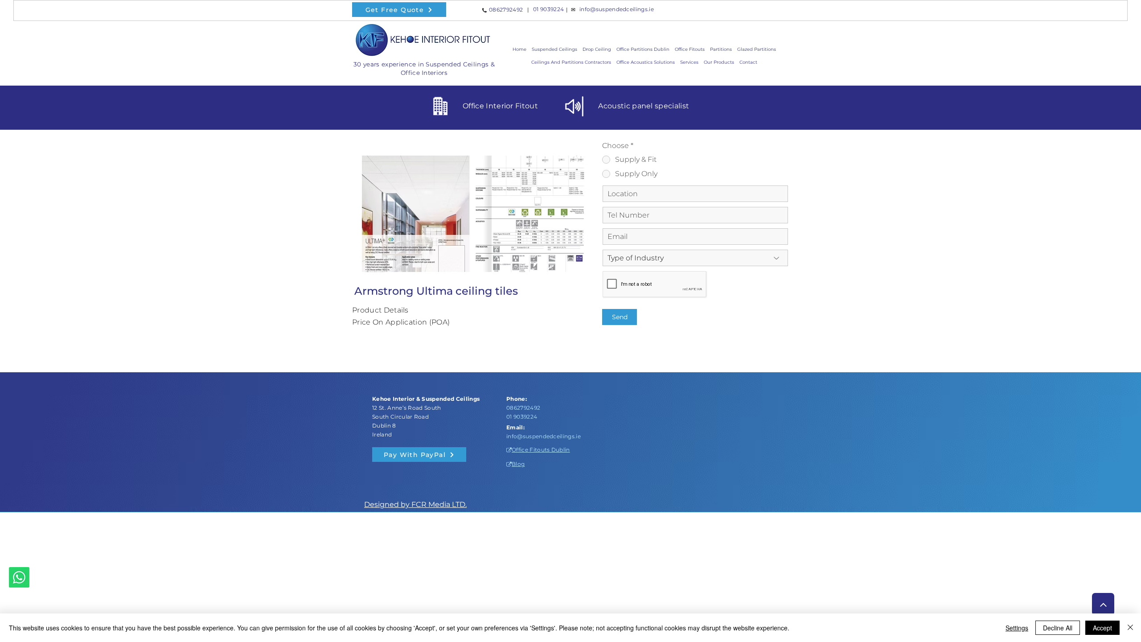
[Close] (1130, 628)
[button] (719, 62)
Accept (1102, 627)
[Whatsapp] (19, 577)
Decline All (1057, 627)
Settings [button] (1017, 627)
